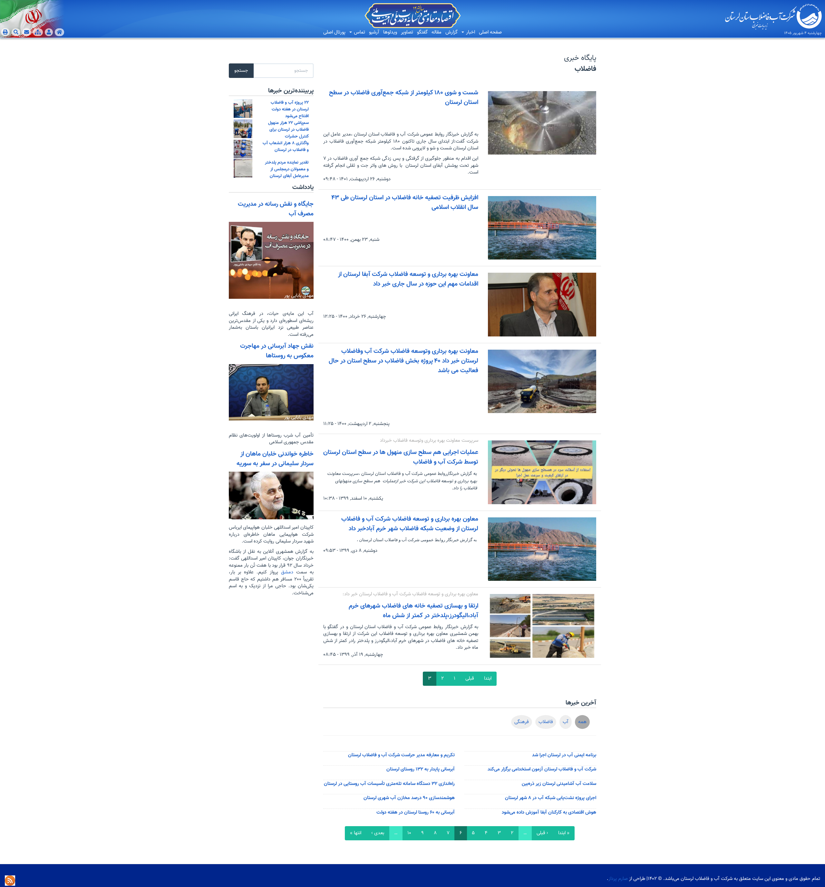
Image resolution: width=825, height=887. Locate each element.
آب (565, 722)
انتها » (355, 833)
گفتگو (422, 32)
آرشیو (374, 32)
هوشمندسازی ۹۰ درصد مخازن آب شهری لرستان (409, 798)
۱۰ (409, 833)
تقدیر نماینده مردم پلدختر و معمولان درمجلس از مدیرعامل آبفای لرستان (287, 169)
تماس (359, 32)
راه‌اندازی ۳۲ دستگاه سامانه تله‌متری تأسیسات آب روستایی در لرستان (389, 784)
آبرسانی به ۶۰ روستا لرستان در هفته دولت (415, 812)
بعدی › (377, 833)
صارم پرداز (618, 878)
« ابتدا (563, 833)
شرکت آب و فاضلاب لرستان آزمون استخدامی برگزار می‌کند (542, 769)
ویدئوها (390, 32)
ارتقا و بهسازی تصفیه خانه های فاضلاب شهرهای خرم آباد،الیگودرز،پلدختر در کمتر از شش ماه (413, 610)
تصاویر (407, 32)
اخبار (470, 32)
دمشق (285, 572)
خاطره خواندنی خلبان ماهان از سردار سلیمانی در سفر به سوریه (275, 458)
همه (582, 722)
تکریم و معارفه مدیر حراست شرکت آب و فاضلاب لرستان (401, 755)
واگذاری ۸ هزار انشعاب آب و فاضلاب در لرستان (286, 146)
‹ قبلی (542, 833)
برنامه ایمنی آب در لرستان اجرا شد (564, 755)
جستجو (241, 70)
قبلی (469, 678)
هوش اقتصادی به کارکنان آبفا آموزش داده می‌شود (549, 812)
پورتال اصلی (334, 32)
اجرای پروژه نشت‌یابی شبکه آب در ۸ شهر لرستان (550, 798)
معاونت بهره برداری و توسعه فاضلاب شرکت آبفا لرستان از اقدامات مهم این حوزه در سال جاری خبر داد (408, 279)
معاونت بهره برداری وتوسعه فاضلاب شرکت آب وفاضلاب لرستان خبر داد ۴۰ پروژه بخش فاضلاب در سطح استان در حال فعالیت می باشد (403, 360)
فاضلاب (546, 722)
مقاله (437, 32)
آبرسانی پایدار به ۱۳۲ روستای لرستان (420, 769)
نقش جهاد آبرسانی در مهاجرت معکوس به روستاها (277, 351)
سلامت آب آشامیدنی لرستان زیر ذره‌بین (559, 784)
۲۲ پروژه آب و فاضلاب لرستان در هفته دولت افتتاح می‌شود (290, 109)
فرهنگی (521, 722)
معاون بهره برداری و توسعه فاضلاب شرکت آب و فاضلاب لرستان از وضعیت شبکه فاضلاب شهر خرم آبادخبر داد (409, 523)
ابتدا (487, 678)
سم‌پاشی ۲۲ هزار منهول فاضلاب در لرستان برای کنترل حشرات (288, 129)
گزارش (451, 32)
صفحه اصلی (490, 32)
